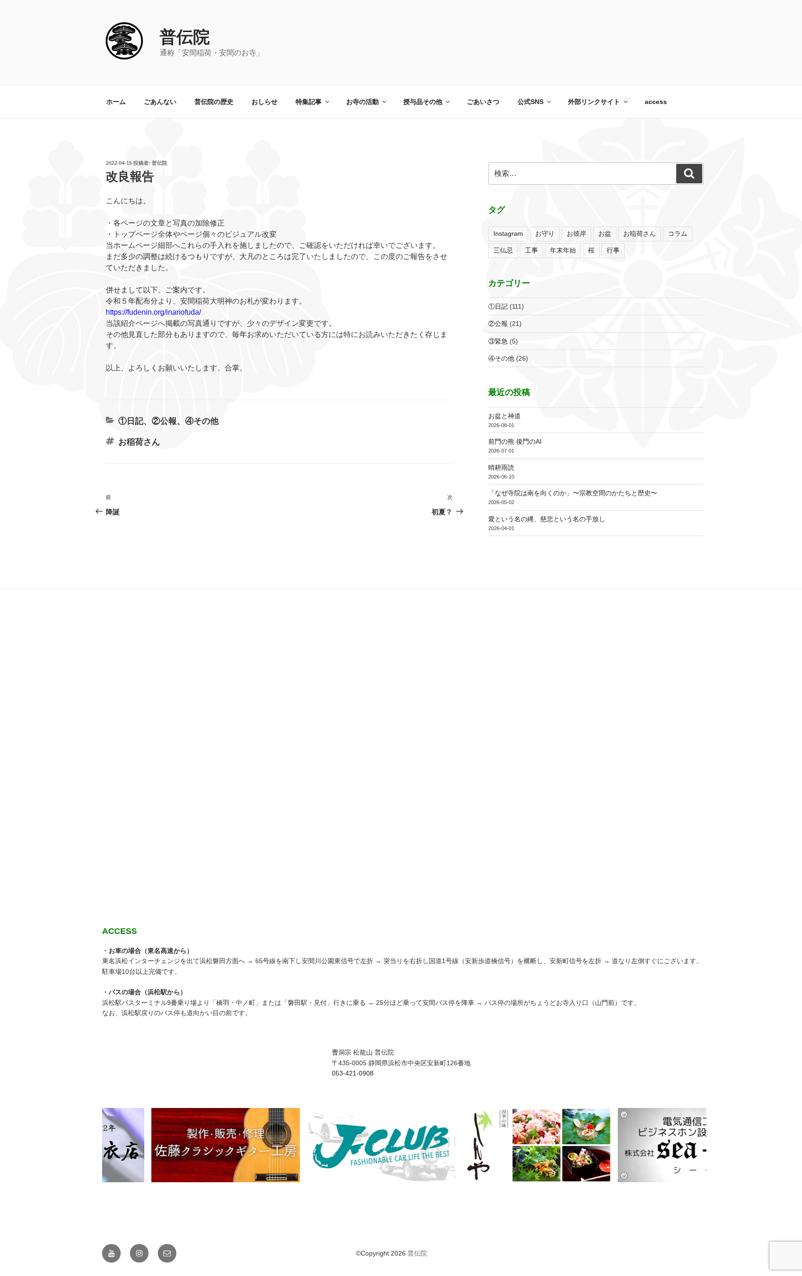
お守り (545, 233)
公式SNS (530, 101)
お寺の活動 (362, 101)
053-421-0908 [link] (353, 1073)
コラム (677, 233)
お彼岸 (576, 233)
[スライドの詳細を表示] (214, 1145)
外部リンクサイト (594, 101)
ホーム (116, 101)
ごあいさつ (483, 101)
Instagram (508, 233)
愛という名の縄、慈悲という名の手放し (546, 519)
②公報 (164, 421)
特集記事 (309, 101)
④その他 (202, 421)
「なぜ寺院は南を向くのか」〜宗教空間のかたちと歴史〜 (572, 493)
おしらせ (265, 101)
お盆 (604, 233)
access (656, 101)
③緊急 (498, 341)
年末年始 (563, 250)
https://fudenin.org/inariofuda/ (153, 312)
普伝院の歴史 (213, 101)
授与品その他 (422, 101)
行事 (613, 250)
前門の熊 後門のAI (515, 441)
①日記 (130, 421)
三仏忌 (503, 250)
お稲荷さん (139, 442)
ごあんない (160, 101)
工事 (531, 250)
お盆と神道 (504, 416)
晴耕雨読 (501, 467)
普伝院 (185, 36)
